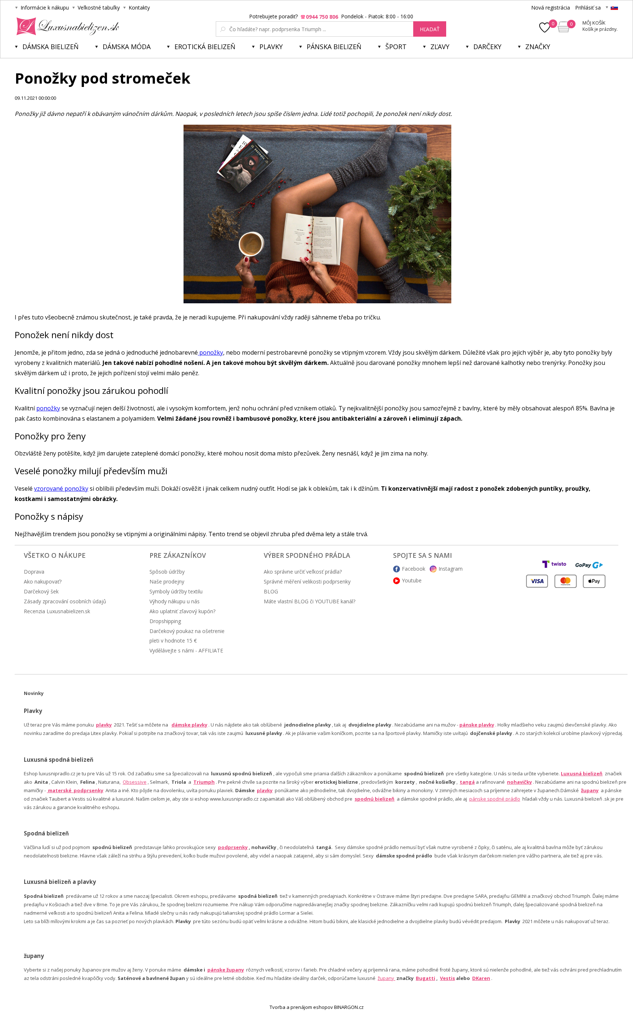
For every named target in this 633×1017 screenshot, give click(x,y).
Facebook (413, 568)
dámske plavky (189, 724)
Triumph (204, 782)
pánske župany (225, 969)
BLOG (271, 591)
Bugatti (425, 978)
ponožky (210, 352)
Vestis (447, 978)
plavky (265, 790)
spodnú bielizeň (375, 798)
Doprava (34, 571)
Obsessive (135, 782)
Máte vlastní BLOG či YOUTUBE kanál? (309, 601)
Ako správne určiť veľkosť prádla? (303, 571)
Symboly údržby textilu (176, 591)
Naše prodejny (166, 581)
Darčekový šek (41, 591)
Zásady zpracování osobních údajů (65, 601)
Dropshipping (165, 621)
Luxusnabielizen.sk (66, 26)
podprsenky (233, 847)
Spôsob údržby (167, 571)
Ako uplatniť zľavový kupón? (182, 611)
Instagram (450, 568)
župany (590, 790)
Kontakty (139, 7)
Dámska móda (127, 46)
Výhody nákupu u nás (174, 601)
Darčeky (487, 46)
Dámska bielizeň (50, 46)
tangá (467, 782)
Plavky (271, 46)
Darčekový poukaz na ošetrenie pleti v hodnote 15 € (187, 636)
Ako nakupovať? (43, 581)
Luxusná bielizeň (582, 773)
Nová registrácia (550, 7)
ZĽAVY (439, 46)
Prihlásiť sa (588, 7)
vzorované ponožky (61, 488)
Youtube (412, 580)
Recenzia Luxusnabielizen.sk (57, 611)
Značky (537, 46)
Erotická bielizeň (205, 46)
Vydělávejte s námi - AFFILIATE (186, 650)
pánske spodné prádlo (494, 798)
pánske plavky (476, 724)
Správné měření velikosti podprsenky (307, 581)
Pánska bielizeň (334, 46)
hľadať (430, 29)
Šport (396, 46)
